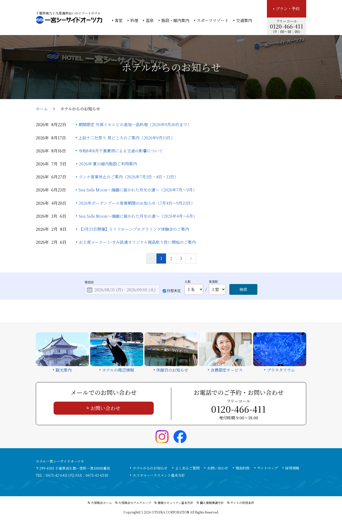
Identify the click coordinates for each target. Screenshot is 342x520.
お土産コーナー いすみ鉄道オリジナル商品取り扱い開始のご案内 (137, 242)
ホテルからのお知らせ (150, 468)
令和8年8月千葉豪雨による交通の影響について (120, 151)
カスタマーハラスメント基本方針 (159, 475)
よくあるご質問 (187, 468)
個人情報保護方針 (212, 502)
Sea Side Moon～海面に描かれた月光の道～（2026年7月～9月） (137, 190)
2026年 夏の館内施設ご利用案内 (108, 164)
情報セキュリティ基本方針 (175, 502)
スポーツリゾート (213, 21)
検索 (243, 289)
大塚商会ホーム (101, 502)
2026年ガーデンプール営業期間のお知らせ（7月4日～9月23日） (137, 203)
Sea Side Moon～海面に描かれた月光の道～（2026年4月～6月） (138, 216)
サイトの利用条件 (242, 502)
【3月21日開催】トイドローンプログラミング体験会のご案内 (134, 229)
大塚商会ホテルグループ (134, 502)
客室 (119, 21)
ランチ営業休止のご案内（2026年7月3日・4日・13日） (128, 177)
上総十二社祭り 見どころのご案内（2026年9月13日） (126, 138)
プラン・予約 (288, 9)
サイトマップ (267, 468)
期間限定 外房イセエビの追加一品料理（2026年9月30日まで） (135, 124)
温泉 (150, 21)
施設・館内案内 (175, 21)
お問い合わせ (105, 408)
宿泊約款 (243, 468)
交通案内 (244, 21)
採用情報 (292, 468)
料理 (134, 21)
